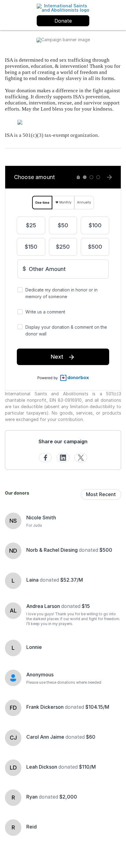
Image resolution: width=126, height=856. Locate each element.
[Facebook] (45, 457)
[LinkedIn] (63, 457)
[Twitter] (80, 457)
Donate (63, 21)
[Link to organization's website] (63, 7)
